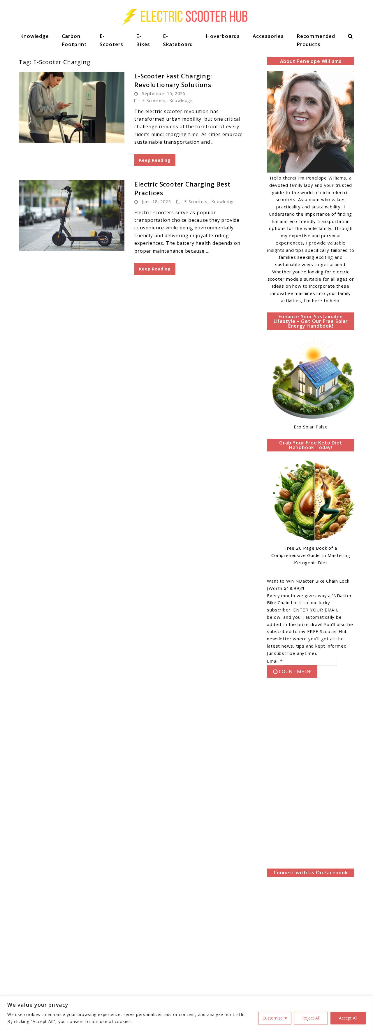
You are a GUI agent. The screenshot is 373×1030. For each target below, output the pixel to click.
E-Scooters (111, 40)
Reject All (311, 1018)
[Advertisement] (310, 774)
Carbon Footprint (74, 40)
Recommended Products (316, 40)
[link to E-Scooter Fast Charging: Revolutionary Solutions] (71, 107)
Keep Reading (155, 160)
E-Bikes (143, 40)
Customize (273, 1018)
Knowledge (34, 36)
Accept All (348, 1018)
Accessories (268, 36)
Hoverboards (223, 36)
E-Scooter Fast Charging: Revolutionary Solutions (173, 80)
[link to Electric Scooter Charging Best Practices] (71, 215)
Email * (275, 661)
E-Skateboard (178, 40)
